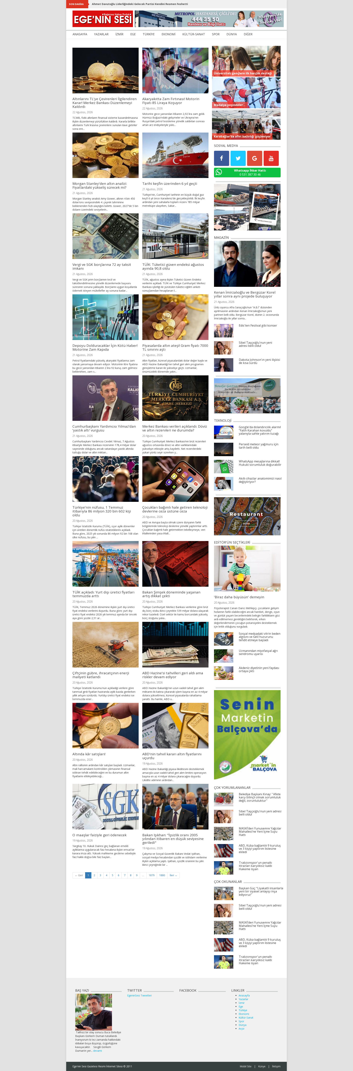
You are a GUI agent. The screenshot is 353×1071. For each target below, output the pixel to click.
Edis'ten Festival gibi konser (258, 325)
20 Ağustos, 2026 (152, 436)
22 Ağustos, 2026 (82, 112)
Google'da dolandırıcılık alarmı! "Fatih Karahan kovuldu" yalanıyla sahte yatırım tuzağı (260, 430)
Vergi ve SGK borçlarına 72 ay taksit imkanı (101, 266)
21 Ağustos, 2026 (82, 193)
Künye (261, 1066)
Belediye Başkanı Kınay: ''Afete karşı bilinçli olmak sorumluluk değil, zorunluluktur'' (260, 797)
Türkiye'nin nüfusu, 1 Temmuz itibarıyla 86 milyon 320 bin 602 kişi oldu (101, 511)
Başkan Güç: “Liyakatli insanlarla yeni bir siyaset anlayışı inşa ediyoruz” (261, 891)
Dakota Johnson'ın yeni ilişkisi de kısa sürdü (259, 361)
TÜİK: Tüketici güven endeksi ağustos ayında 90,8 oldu (173, 266)
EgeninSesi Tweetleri (139, 995)
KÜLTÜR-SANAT (193, 34)
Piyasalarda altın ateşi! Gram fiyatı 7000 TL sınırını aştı (175, 347)
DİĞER (248, 34)
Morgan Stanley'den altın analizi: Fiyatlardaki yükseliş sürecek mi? (99, 185)
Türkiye (243, 1010)
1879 (152, 875)
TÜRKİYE (149, 34)
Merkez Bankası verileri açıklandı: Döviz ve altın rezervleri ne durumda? (174, 428)
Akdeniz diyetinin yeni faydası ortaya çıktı (259, 669)
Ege (241, 1006)
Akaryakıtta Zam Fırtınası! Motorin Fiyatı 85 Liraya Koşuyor (170, 100)
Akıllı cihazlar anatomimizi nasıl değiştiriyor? (260, 480)
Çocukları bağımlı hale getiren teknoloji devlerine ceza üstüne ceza (175, 509)
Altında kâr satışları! (88, 754)
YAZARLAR (101, 34)
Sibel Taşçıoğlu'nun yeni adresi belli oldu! (255, 344)
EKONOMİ (168, 34)
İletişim (276, 1066)
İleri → (173, 875)
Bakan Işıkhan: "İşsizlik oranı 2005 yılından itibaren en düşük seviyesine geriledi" (173, 839)
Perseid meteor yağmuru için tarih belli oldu (258, 446)
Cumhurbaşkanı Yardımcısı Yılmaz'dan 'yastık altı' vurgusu (104, 428)
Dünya (242, 1025)
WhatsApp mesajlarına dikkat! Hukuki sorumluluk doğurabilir (260, 463)
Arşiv (241, 1028)
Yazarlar (243, 999)
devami (97, 1050)
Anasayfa (244, 995)
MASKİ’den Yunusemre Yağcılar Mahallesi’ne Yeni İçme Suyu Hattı (260, 831)
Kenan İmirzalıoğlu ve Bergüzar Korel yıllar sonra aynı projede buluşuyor (244, 294)
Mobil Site (246, 1066)
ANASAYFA (80, 34)
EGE (133, 34)
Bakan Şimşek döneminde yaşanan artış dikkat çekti (171, 594)
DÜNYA (232, 34)
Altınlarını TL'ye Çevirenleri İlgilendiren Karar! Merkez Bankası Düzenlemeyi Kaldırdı (104, 102)
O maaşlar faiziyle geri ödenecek (99, 835)
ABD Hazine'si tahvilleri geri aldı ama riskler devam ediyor (172, 675)
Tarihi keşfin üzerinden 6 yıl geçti (169, 183)
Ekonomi (244, 1014)
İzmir (242, 1003)
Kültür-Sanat (246, 1017)
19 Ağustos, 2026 (152, 763)
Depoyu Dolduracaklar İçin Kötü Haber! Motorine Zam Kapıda (105, 347)
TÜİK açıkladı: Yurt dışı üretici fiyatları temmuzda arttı (103, 594)
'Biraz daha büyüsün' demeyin (239, 597)
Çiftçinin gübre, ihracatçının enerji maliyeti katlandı (100, 675)
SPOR (216, 34)
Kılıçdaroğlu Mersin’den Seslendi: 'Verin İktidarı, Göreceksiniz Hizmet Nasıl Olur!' (145, 4)
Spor (241, 1021)
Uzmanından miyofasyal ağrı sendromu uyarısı (258, 652)
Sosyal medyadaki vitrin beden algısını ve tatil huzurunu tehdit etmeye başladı (259, 637)
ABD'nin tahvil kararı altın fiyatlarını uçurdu (172, 756)
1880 (162, 875)
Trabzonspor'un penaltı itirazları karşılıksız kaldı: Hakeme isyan (255, 866)
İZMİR (119, 34)
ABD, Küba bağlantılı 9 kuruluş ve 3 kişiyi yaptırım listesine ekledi (260, 848)
